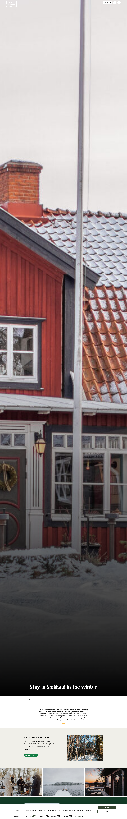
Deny (107, 811)
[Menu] (119, 2)
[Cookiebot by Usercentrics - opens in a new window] (17, 816)
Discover (34, 699)
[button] (107, 2)
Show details (78, 816)
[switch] (47, 816)
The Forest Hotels (30, 755)
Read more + (27, 749)
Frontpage (28, 699)
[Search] (114, 2)
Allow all (107, 807)
